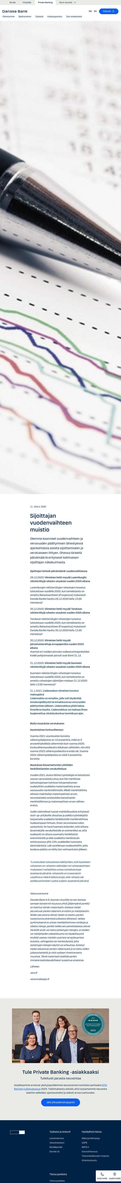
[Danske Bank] (16, 11)
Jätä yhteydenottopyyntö (60, 1102)
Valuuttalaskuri (56, 1142)
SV (95, 11)
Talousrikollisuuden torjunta (95, 1156)
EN (90, 11)
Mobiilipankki (55, 1147)
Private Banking (45, 2)
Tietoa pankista (57, 1181)
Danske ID (54, 1151)
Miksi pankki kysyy (91, 1138)
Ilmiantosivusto (89, 1160)
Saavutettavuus (90, 1151)
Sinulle (12, 2)
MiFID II (85, 1147)
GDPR (84, 1142)
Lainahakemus (56, 1138)
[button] (9, 16)
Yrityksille (26, 2)
